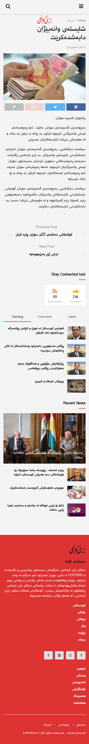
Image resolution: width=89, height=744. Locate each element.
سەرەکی (81, 725)
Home (82, 21)
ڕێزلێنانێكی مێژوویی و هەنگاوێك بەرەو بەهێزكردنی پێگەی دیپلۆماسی (41, 366)
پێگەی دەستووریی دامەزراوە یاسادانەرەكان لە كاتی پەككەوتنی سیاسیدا (34, 348)
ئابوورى (81, 668)
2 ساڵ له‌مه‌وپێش (76, 47)
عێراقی (82, 612)
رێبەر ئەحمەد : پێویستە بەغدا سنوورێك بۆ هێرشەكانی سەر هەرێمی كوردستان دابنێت (39, 472)
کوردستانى (79, 605)
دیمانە (82, 639)
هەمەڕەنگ (80, 696)
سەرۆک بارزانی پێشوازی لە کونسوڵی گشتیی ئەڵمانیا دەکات (48, 455)
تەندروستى (79, 682)
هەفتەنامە (80, 703)
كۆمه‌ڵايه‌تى (79, 689)
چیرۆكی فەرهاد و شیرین (49, 381)
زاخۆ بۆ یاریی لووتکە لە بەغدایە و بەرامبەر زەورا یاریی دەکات (36, 507)
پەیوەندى (63, 725)
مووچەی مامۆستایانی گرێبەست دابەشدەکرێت (37, 488)
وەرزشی (81, 675)
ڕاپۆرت (82, 633)
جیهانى (81, 619)
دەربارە (47, 725)
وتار (83, 626)
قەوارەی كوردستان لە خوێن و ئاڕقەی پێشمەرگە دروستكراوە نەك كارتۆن (36, 330)
